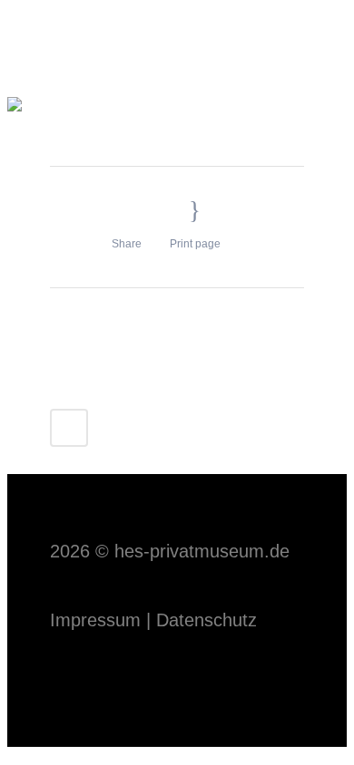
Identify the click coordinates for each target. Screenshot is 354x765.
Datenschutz (206, 620)
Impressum (95, 620)
